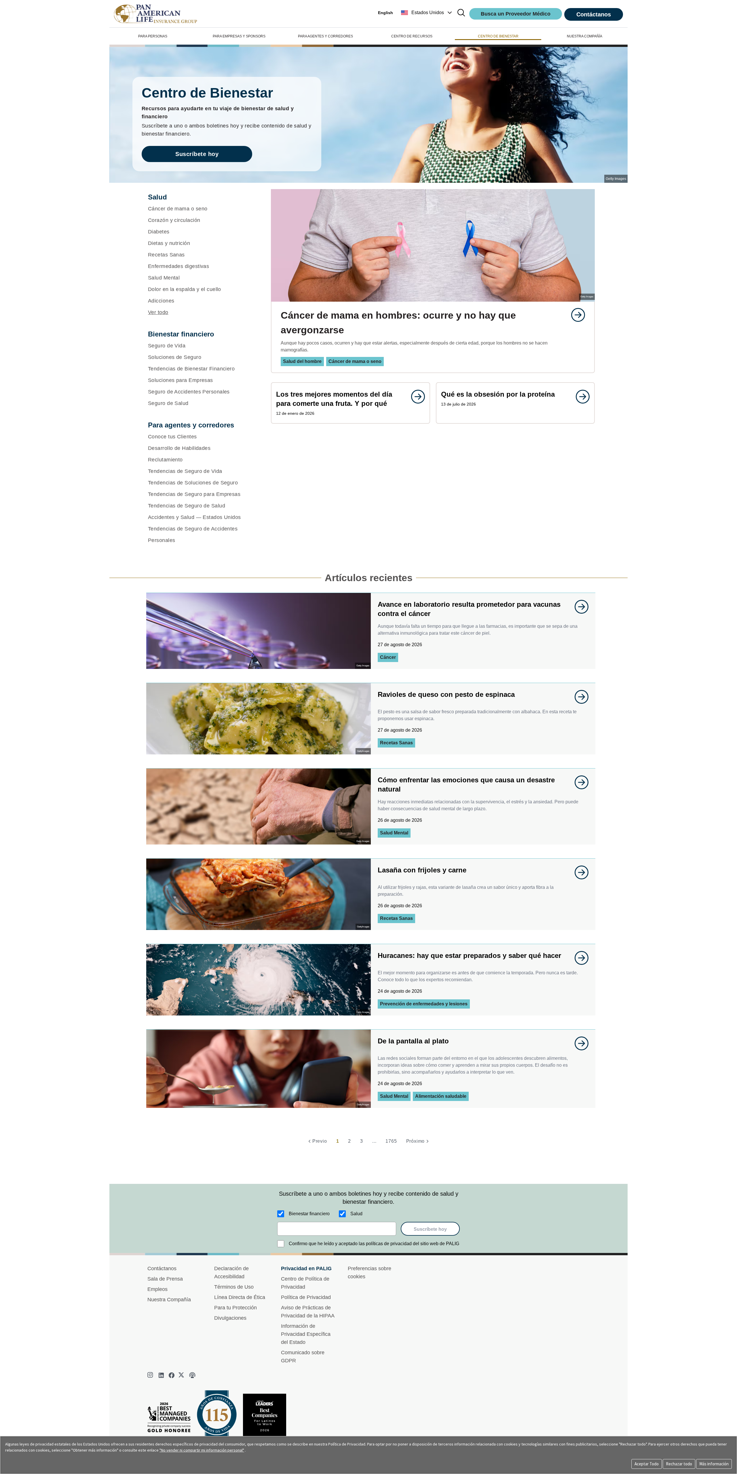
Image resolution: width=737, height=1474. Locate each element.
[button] (427, 12)
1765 (391, 1141)
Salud (356, 1213)
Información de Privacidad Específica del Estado (305, 1334)
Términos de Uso (234, 1287)
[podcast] (192, 1375)
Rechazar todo (679, 1464)
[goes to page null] (575, 315)
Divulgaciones (230, 1318)
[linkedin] (161, 1375)
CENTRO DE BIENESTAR (498, 36)
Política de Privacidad (306, 1297)
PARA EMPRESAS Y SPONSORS (239, 36)
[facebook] (171, 1375)
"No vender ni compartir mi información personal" (201, 1450)
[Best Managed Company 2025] (171, 1419)
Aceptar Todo (647, 1464)
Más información (714, 1464)
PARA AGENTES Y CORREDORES (325, 36)
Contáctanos (593, 14)
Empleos (157, 1289)
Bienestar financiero (309, 1213)
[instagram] (150, 1375)
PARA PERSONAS (152, 36)
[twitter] (181, 1375)
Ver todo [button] (158, 312)
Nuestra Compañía (169, 1299)
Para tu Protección (235, 1308)
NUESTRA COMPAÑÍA (584, 36)
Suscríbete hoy (197, 154)
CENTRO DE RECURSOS (411, 36)
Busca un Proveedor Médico (515, 14)
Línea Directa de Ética (239, 1297)
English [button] (385, 12)
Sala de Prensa (165, 1279)
